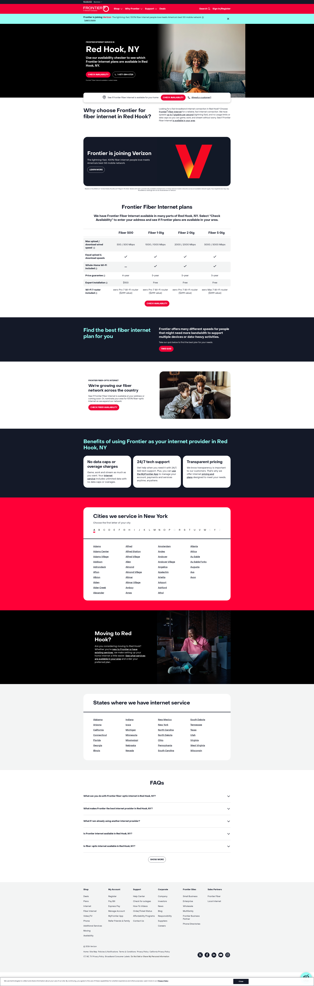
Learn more (90, 20)
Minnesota (131, 735)
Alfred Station (133, 551)
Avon (193, 577)
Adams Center (101, 551)
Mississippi (132, 740)
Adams (97, 546)
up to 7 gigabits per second (180, 114)
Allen (128, 562)
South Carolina (166, 750)
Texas (193, 730)
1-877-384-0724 (125, 74)
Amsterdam (164, 546)
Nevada (130, 750)
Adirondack (99, 567)
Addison (97, 562)
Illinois (96, 750)
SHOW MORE (157, 859)
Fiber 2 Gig (186, 233)
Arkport (162, 582)
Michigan (131, 730)
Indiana (129, 719)
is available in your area (184, 120)
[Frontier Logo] (96, 9)
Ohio (160, 740)
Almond (130, 567)
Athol (161, 593)
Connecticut (100, 735)
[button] (228, 19)
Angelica (162, 567)
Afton (96, 572)
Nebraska (131, 745)
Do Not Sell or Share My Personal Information (150, 956)
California (98, 730)
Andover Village (166, 562)
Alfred (129, 546)
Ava (192, 572)
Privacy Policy (163, 981)
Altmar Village (133, 582)
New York (163, 724)
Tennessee (196, 724)
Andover (162, 556)
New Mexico (165, 719)
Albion (96, 577)
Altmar (129, 577)
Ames (129, 593)
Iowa (128, 724)
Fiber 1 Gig (156, 233)
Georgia (97, 745)
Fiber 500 (126, 233)
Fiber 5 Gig (216, 233)
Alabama (98, 719)
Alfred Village (133, 556)
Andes (161, 551)
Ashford (162, 587)
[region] (157, 981)
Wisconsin (196, 750)
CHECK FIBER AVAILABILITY (103, 407)
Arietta (161, 577)
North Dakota (165, 735)
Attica (193, 551)
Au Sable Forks (198, 562)
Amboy (129, 587)
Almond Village (134, 572)
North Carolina (166, 730)
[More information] (203, 17)
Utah (193, 735)
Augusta (194, 567)
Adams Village (101, 556)
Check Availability (98, 74)
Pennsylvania (165, 745)
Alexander (98, 593)
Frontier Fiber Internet (170, 111)
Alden (96, 582)
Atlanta (194, 546)
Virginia (194, 740)
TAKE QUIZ (166, 348)
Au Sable (195, 556)
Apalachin (163, 572)
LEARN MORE (96, 169)
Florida (97, 740)
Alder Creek (99, 587)
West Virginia (197, 745)
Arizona (97, 724)
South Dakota (197, 719)
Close (241, 981)
